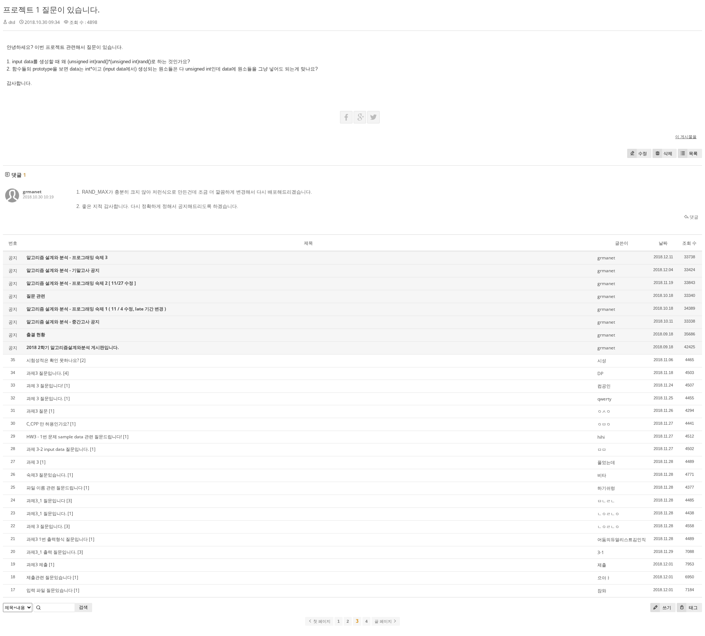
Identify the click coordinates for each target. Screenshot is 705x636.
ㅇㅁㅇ (604, 424)
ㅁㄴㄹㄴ (606, 501)
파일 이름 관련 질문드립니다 (54, 488)
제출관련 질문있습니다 (49, 577)
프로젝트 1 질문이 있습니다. (51, 9)
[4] (66, 373)
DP (600, 373)
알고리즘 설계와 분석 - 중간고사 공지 (63, 322)
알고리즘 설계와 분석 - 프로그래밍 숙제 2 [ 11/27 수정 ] (81, 283)
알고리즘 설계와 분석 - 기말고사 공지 (63, 270)
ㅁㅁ (601, 449)
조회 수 (689, 243)
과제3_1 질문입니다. (46, 513)
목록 (693, 153)
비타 (601, 475)
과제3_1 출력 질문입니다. (51, 552)
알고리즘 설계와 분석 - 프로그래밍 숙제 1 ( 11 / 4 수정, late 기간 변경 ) (96, 309)
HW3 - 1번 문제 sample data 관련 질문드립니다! (74, 437)
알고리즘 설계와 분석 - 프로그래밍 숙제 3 (67, 257)
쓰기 (666, 607)
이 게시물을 (686, 136)
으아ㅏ (604, 578)
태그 (693, 607)
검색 (83, 607)
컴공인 (604, 386)
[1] (67, 385)
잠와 (601, 591)
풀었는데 (606, 462)
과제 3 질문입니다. (44, 398)
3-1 (600, 552)
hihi (601, 437)
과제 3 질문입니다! (44, 385)
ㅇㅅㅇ (604, 411)
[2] (83, 360)
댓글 (693, 217)
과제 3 (32, 462)
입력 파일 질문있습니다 (49, 590)
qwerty (604, 399)
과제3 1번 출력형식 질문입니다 (57, 539)
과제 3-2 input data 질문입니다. (57, 449)
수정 (642, 153)
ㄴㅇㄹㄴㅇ (608, 514)
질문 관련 (35, 296)
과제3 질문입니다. (44, 373)
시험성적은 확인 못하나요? (52, 360)
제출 (601, 565)
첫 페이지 (321, 621)
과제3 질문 (37, 411)
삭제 (668, 153)
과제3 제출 (37, 564)
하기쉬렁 (606, 488)
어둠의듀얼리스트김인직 (621, 539)
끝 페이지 (384, 621)
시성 (601, 360)
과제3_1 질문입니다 (45, 500)
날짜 (663, 243)
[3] (69, 500)
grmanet (32, 191)
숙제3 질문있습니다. (46, 475)
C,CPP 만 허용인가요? (47, 424)
